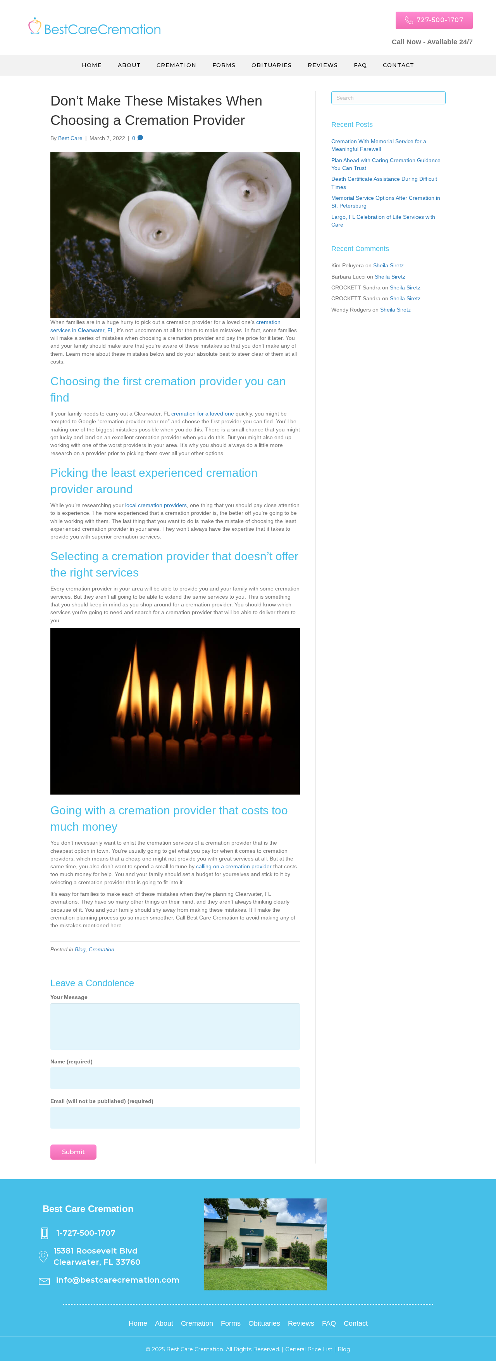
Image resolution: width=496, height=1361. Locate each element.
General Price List (308, 1349)
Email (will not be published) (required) (101, 1101)
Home (92, 65)
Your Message (69, 997)
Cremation (176, 65)
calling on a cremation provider (234, 866)
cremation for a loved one (202, 413)
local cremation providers (156, 505)
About (129, 65)
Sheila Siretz (388, 265)
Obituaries (271, 65)
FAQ (360, 65)
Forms (224, 65)
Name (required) (71, 1061)
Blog (80, 949)
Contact (398, 65)
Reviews (323, 65)
